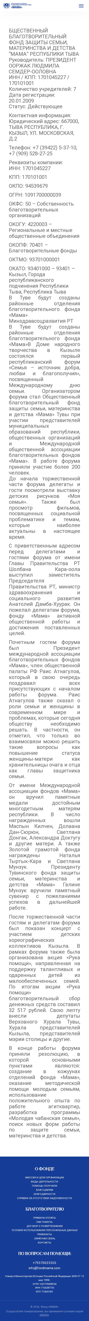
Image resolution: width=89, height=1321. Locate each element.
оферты (44, 1314)
